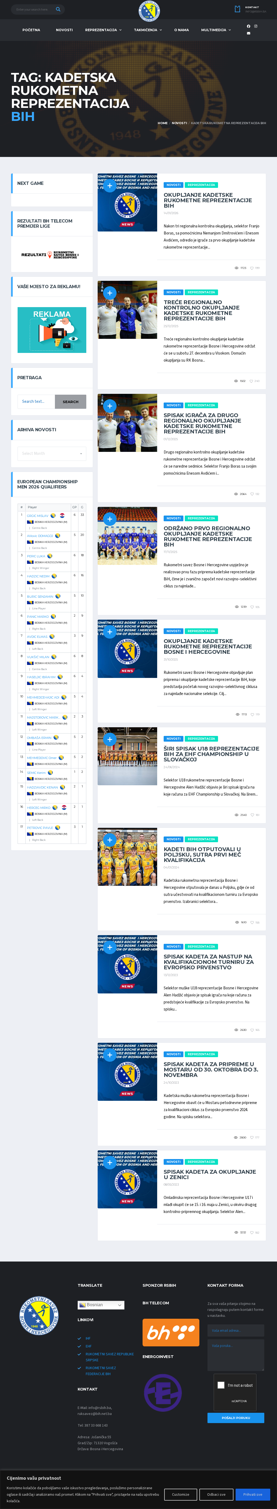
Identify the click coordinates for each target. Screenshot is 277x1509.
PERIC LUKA (36, 556)
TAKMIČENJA (145, 30)
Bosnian (94, 1305)
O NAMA (181, 30)
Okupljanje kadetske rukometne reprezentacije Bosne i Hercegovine (208, 646)
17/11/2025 (170, 552)
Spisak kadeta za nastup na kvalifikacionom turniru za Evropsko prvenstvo (208, 962)
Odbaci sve (216, 1494)
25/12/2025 (171, 326)
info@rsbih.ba (255, 11)
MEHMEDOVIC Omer (42, 758)
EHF (89, 1346)
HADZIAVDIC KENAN (42, 787)
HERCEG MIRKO (38, 808)
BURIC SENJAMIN (40, 597)
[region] (138, 1489)
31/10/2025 (171, 659)
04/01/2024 (171, 867)
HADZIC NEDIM (38, 576)
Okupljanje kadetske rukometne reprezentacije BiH (208, 200)
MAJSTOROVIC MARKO (43, 717)
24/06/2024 (172, 767)
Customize (180, 1494)
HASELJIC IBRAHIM (41, 677)
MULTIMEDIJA (213, 30)
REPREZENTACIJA (101, 30)
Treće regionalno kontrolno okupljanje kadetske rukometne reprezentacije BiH (201, 310)
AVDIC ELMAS (37, 637)
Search (70, 402)
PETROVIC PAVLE (40, 828)
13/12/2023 (171, 975)
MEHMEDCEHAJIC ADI (43, 697)
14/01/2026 (171, 213)
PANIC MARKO (38, 617)
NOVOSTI (64, 30)
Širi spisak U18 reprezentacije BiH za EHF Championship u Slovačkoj (211, 754)
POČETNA (31, 30)
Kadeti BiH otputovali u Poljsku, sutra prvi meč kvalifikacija (202, 854)
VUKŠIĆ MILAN (38, 657)
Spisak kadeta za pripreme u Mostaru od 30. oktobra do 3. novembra (211, 1069)
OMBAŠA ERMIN (39, 738)
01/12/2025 (171, 439)
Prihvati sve (252, 1494)
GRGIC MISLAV (37, 516)
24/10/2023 (171, 1083)
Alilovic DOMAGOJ (40, 536)
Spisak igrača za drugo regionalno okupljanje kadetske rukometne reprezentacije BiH (202, 423)
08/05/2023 (171, 1184)
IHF (88, 1338)
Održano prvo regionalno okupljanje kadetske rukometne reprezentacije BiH (208, 536)
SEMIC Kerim (36, 773)
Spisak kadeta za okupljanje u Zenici (210, 1174)
